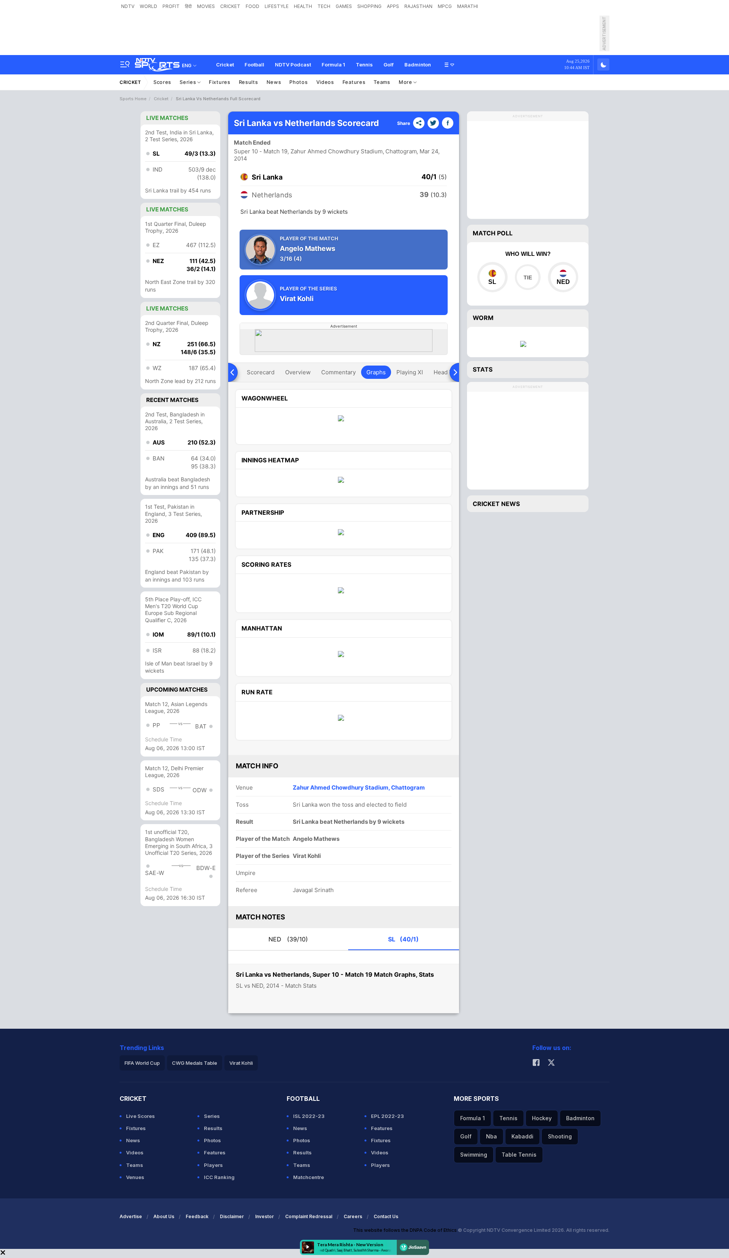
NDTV (127, 6)
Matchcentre (308, 1177)
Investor (264, 1216)
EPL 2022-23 (387, 1116)
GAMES (344, 6)
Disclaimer (232, 1216)
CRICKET (230, 6)
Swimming (473, 1154)
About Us (163, 1216)
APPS (393, 6)
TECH (323, 6)
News (274, 82)
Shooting (560, 1136)
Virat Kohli (241, 1063)
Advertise (131, 1216)
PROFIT (171, 6)
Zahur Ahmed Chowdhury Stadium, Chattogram (359, 787)
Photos (298, 82)
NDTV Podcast (293, 64)
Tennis (364, 64)
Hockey (542, 1118)
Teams (382, 82)
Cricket (225, 64)
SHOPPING (369, 6)
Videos (325, 82)
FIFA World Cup (142, 1063)
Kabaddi (522, 1136)
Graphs (376, 372)
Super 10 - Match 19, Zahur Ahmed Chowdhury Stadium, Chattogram (325, 151)
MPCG (445, 6)
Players (213, 1165)
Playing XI (409, 372)
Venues (135, 1177)
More (406, 82)
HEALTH (303, 6)
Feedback (197, 1216)
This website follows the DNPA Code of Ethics (405, 1230)
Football (254, 64)
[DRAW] (527, 277)
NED (288, 939)
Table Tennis (519, 1154)
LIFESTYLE (277, 6)
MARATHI (467, 6)
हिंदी (188, 6)
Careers (353, 1216)
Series (188, 82)
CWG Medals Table (194, 1063)
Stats (482, 369)
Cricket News (496, 504)
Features (354, 82)
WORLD (148, 6)
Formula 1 (333, 64)
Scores (162, 82)
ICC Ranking (219, 1177)
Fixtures (219, 82)
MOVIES (206, 6)
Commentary (338, 372)
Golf (388, 64)
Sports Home (133, 98)
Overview (298, 372)
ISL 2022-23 (309, 1116)
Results (248, 82)
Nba (491, 1136)
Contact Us (386, 1216)
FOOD (252, 6)
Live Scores (140, 1116)
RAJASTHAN (418, 6)
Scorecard (261, 372)
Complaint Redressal (308, 1216)
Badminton (417, 64)
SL (403, 939)
